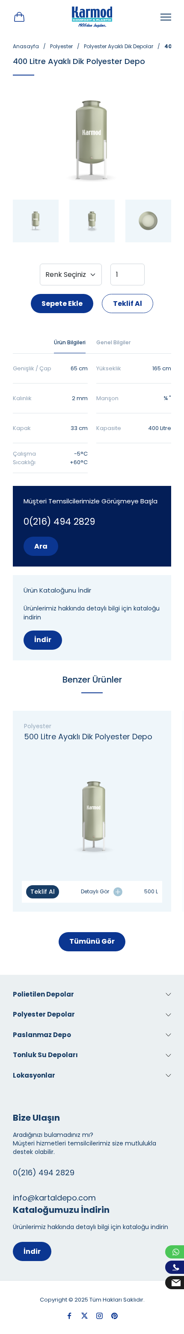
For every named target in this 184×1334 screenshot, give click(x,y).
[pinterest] (114, 1316)
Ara (40, 546)
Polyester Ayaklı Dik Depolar (118, 46)
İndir (42, 640)
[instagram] (99, 1316)
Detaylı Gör (95, 891)
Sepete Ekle (62, 303)
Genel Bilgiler (113, 342)
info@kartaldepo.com (54, 1197)
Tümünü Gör (92, 941)
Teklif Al (127, 303)
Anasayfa (26, 46)
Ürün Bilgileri (70, 342)
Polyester (61, 46)
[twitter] (84, 1316)
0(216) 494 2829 (59, 521)
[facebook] (69, 1316)
